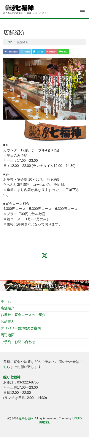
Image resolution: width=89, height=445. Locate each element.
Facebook (12, 52)
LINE (64, 52)
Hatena (39, 52)
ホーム (6, 301)
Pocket (52, 52)
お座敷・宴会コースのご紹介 (23, 315)
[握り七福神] (24, 7)
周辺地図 (7, 335)
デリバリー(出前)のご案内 (21, 328)
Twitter (26, 52)
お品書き (7, 321)
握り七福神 (26, 418)
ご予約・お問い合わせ (18, 342)
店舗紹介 (7, 308)
